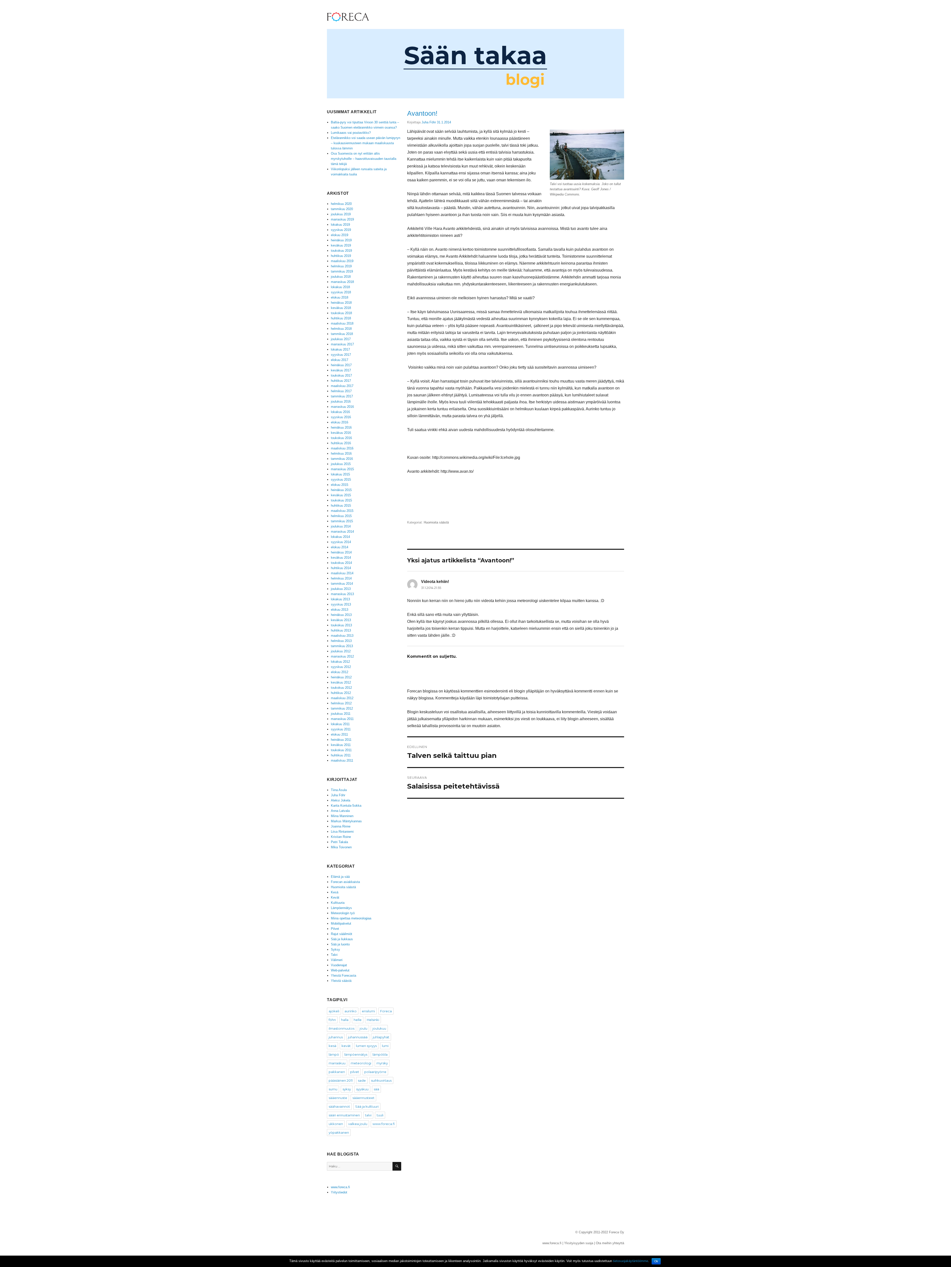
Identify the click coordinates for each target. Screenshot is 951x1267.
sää (376, 1089)
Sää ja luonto (340, 944)
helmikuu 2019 (341, 266)
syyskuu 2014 (341, 542)
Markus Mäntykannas (346, 821)
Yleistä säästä (341, 981)
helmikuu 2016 (341, 453)
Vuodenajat (339, 965)
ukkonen (336, 1124)
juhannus (336, 1037)
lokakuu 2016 (340, 412)
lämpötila (380, 1054)
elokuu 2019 (339, 235)
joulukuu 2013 (341, 589)
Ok (656, 1261)
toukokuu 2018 (341, 313)
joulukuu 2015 (341, 464)
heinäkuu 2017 (341, 365)
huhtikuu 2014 (341, 568)
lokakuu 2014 (340, 537)
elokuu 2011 (339, 734)
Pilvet (335, 929)
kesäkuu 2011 (341, 745)
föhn (332, 1020)
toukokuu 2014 (341, 563)
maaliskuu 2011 (342, 760)
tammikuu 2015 (342, 521)
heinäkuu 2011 (341, 740)
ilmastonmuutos (341, 1028)
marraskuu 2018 (342, 282)
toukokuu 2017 (341, 375)
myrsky (382, 1063)
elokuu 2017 (339, 360)
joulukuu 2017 (341, 339)
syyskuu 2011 (341, 729)
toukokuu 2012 (341, 687)
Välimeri (337, 960)
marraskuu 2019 (342, 219)
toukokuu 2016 (341, 438)
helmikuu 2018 (341, 329)
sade (362, 1080)
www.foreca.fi (383, 1124)
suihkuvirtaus (381, 1080)
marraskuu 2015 (342, 469)
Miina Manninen (342, 816)
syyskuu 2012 (341, 667)
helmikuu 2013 (341, 641)
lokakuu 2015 (340, 474)
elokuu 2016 (339, 422)
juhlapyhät (381, 1037)
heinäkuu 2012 (341, 677)
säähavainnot (339, 1106)
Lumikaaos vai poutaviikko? (351, 133)
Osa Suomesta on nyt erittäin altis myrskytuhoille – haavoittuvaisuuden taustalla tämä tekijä (363, 159)
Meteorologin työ (343, 913)
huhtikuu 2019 (341, 256)
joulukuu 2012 (341, 651)
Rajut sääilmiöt (341, 934)
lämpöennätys (355, 1054)
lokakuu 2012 (340, 661)
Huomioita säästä (436, 522)
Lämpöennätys (341, 908)
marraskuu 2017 (342, 344)
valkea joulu (357, 1124)
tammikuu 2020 (342, 209)
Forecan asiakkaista (345, 882)
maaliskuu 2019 (342, 261)
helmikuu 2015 (341, 516)
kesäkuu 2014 (341, 557)
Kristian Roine (341, 837)
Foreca (386, 1011)
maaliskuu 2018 (342, 323)
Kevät (335, 897)
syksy (347, 1089)
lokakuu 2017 (340, 349)
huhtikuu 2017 (341, 381)
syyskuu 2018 (341, 292)
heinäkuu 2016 (341, 427)
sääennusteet (363, 1098)
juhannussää (358, 1037)
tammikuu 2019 (342, 271)
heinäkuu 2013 (341, 615)
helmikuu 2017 (341, 391)
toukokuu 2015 (341, 500)
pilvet (354, 1072)
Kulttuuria (337, 903)
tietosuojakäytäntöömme (630, 1261)
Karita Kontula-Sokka (346, 805)
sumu (333, 1089)
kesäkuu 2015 (341, 495)
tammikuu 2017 (342, 396)
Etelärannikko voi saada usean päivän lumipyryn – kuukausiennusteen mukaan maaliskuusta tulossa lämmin (365, 143)
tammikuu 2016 (342, 459)
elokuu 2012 (339, 672)
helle (358, 1020)
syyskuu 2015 (341, 479)
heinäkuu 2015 (341, 490)
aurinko (350, 1011)
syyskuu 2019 (341, 230)
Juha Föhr (429, 122)
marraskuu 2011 (342, 719)
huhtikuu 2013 (341, 630)
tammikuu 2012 (342, 708)
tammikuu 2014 (342, 583)
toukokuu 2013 (341, 625)
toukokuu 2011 (341, 750)
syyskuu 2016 (341, 417)
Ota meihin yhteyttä (610, 1243)
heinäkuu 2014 (341, 552)
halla (344, 1020)
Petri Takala (339, 842)
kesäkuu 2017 (341, 370)
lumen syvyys (366, 1046)
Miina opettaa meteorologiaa (351, 918)
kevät (346, 1046)
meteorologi (361, 1063)
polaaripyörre (375, 1072)
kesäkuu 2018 (341, 308)
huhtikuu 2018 (341, 318)
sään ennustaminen (344, 1115)
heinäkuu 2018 (341, 302)
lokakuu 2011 (340, 724)
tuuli (380, 1115)
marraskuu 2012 (342, 656)
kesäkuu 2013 (341, 620)
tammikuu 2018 (342, 334)
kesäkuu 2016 (341, 433)
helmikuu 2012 (341, 703)
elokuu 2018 (339, 297)
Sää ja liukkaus (342, 939)
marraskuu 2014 (342, 531)
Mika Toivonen (341, 847)
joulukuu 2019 (341, 214)
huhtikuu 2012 (341, 693)
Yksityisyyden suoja (578, 1243)
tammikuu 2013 (342, 646)
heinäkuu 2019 (341, 240)
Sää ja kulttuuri (367, 1106)
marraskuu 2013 (342, 594)
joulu (363, 1028)
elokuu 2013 (339, 609)
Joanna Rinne (340, 826)
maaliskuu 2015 (342, 511)
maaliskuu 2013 (342, 635)
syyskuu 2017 (341, 355)
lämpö (334, 1054)
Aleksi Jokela (340, 800)
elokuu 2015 (339, 485)
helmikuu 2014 (341, 578)
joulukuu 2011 (340, 714)
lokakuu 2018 (340, 287)
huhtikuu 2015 (341, 505)
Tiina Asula (339, 790)
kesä (332, 1046)
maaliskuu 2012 (342, 698)
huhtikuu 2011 (341, 755)
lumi (385, 1046)
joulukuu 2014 (341, 526)
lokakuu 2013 (340, 599)
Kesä (334, 892)
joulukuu (379, 1028)
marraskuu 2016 (342, 407)
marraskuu (337, 1063)
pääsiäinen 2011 (341, 1080)
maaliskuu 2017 (342, 386)
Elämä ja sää (340, 877)
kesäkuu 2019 (341, 245)
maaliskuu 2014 (342, 573)
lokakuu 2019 (340, 224)
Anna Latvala (340, 811)
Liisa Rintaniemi (342, 831)
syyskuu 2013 (341, 604)
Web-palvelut (340, 970)
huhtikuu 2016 (341, 443)
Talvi (334, 955)
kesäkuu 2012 (341, 682)
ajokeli (334, 1011)
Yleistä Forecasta (343, 975)
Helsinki (373, 1020)
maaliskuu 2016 (342, 448)
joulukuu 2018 (341, 276)
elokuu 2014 (339, 547)
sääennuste (338, 1098)
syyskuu (362, 1089)
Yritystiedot (339, 1192)
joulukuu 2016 (341, 401)
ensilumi (368, 1011)
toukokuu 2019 (341, 250)
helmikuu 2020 (341, 204)
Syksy (335, 949)
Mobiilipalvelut (341, 923)
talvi (368, 1115)
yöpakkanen (339, 1132)
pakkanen (337, 1072)
